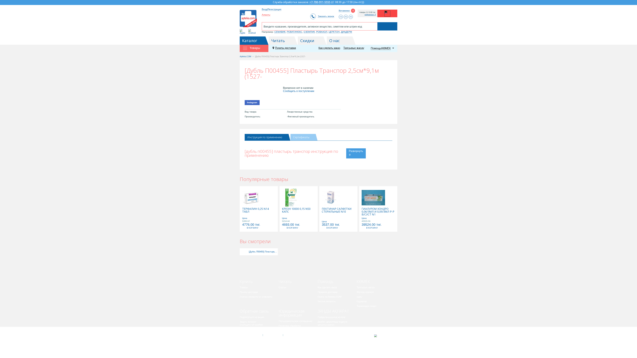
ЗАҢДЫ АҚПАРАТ (333, 311)
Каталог (249, 40)
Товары (244, 287)
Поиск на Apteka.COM (330, 296)
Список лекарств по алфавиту (256, 296)
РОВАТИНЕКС (294, 31)
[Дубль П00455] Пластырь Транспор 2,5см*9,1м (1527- (263, 251)
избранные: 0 (370, 15)
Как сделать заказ (329, 48)
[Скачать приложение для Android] (252, 31)
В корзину (252, 227)
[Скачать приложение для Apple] (243, 31)
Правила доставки (327, 292)
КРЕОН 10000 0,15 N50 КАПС (296, 210)
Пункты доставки (285, 48)
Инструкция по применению (264, 137)
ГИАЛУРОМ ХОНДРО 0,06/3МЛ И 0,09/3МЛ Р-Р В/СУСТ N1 (378, 212)
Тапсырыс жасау (353, 48)
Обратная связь (254, 311)
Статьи (282, 287)
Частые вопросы (327, 301)
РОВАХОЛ (321, 31)
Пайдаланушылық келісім (331, 317)
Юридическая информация (292, 313)
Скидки (307, 40)
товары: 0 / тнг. (367, 12)
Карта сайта (293, 335)
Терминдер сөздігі (366, 306)
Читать (278, 40)
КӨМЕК (363, 281)
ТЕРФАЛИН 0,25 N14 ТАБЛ (255, 210)
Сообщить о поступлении (298, 91)
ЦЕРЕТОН (334, 31)
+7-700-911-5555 (319, 2)
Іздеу (359, 296)
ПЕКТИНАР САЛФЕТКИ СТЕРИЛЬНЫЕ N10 (337, 210)
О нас (334, 40)
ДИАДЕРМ (346, 31)
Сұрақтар (362, 301)
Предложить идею (249, 329)
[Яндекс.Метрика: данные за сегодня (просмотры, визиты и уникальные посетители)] (383, 335)
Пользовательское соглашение (295, 321)
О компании (272, 335)
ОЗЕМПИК (309, 31)
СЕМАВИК (279, 31)
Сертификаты (301, 137)
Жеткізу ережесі (365, 292)
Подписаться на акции (252, 317)
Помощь (325, 281)
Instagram (252, 102)
